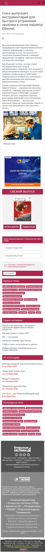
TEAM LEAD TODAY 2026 (13, 371)
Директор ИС (13, 506)
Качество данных (27, 521)
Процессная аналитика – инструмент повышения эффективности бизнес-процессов (18, 327)
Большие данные (10, 312)
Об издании (22, 458)
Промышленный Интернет (13, 293)
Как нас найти (7, 460)
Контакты (18, 460)
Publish (11, 509)
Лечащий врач (32, 506)
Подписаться (29, 227)
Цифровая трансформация (13, 287)
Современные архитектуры (30, 290)
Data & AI (12, 521)
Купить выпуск (12, 227)
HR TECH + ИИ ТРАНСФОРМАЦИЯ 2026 (20, 393)
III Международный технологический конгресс (22, 363)
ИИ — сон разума (10, 336)
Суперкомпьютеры (34, 287)
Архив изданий (21, 462)
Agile (38, 312)
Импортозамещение (11, 309)
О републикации (30, 460)
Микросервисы (31, 300)
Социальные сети (10, 290)
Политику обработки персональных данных (23, 547)
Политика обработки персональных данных (22, 465)
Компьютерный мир (23, 500)
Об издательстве (9, 458)
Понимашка (23, 512)
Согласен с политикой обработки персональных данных (21, 266)
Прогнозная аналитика (12, 296)
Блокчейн (23, 312)
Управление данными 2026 (14, 386)
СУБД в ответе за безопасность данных (19, 344)
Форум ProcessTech (11, 378)
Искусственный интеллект (13, 306)
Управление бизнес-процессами (21, 527)
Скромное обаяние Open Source (16, 340)
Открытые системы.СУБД (23, 503)
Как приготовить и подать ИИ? (15, 333)
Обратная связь (34, 458)
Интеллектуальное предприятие (21, 524)
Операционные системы (13, 300)
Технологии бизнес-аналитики (21, 518)
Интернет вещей (33, 306)
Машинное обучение (11, 303)
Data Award (10, 515)
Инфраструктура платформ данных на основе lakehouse (19, 349)
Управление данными (28, 515)
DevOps (31, 312)
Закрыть (23, 549)
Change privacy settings (22, 467)
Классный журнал (28, 509)
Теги (39, 460)
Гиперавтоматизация (30, 309)
